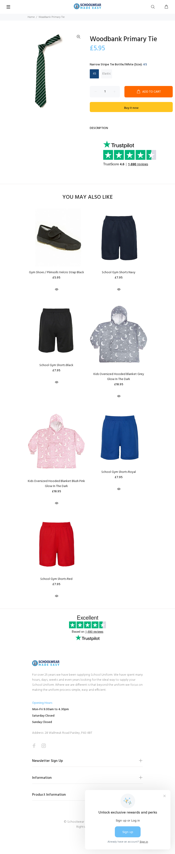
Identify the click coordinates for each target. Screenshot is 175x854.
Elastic (106, 73)
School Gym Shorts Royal (118, 472)
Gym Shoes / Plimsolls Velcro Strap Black (56, 272)
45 (94, 73)
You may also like (87, 197)
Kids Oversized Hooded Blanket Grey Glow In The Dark (118, 377)
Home (31, 17)
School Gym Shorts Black (56, 365)
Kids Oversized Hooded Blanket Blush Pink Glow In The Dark (56, 484)
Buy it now (131, 108)
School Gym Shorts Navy (118, 272)
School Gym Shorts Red (56, 579)
